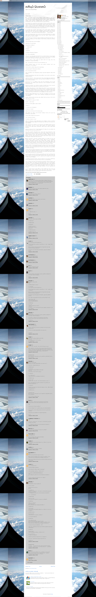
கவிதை (58, 102)
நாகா (29, 265)
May (60, 71)
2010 (59, 42)
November (60, 46)
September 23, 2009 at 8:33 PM (33, 425)
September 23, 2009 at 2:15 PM (33, 205)
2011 (59, 41)
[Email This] (36, 174)
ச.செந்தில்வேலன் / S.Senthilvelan (33, 418)
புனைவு (32, 175)
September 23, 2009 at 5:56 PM (33, 257)
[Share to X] (38, 174)
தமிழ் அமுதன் (30, 192)
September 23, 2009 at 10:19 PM (33, 444)
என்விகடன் (59, 94)
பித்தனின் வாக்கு (30, 179)
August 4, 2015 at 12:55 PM (32, 560)
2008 (59, 75)
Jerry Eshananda (31, 254)
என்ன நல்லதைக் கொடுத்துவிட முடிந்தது (64, 52)
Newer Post (28, 566)
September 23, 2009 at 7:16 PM (33, 358)
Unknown (29, 208)
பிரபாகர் (29, 270)
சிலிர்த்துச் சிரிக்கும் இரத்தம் (62, 62)
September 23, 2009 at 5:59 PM (33, 262)
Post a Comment (30, 562)
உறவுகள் (59, 84)
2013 (59, 38)
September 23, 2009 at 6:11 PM (33, 309)
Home (40, 566)
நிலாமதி (29, 550)
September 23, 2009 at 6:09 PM (33, 277)
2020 (59, 29)
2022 (59, 27)
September (60, 48)
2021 (59, 28)
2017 (59, 33)
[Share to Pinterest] (39, 174)
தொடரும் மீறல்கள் (61, 51)
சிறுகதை (29, 175)
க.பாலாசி (29, 241)
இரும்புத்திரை (30, 187)
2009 (59, 43)
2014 (59, 37)
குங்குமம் (59, 91)
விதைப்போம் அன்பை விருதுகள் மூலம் (64, 64)
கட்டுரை (61, 102)
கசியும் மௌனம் (36, 6)
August (60, 67)
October (60, 47)
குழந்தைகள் (59, 85)
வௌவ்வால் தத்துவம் (62, 63)
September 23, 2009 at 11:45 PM (33, 449)
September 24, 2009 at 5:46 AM (33, 478)
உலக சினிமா (59, 93)
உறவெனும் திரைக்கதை (61, 90)
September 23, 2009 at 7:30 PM (33, 397)
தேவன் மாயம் (30, 428)
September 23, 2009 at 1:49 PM (33, 189)
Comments (60, 117)
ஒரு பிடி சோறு (32, 581)
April (60, 72)
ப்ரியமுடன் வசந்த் (30, 433)
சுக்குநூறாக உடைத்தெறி (29, 586)
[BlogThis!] (37, 174)
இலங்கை (59, 81)
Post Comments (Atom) (33, 568)
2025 (59, 23)
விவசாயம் (69, 102)
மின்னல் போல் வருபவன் (62, 59)
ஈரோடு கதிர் (30, 217)
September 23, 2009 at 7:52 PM (33, 415)
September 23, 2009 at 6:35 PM (33, 342)
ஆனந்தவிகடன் (60, 83)
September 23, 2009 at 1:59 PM (33, 200)
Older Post (53, 566)
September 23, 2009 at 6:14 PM (33, 321)
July (59, 68)
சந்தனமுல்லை (30, 203)
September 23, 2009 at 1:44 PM (33, 184)
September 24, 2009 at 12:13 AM (33, 461)
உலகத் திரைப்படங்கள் (61, 92)
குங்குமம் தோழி (60, 100)
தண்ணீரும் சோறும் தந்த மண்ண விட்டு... (64, 60)
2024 (59, 24)
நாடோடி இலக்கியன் (31, 452)
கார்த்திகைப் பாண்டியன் (31, 235)
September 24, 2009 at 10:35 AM (33, 541)
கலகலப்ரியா (30, 447)
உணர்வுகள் (59, 96)
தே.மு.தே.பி (60, 53)
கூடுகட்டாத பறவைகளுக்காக (63, 58)
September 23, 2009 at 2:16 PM (33, 214)
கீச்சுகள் (59, 80)
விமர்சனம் (63, 102)
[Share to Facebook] (39, 174)
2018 (59, 32)
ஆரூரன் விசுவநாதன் (31, 324)
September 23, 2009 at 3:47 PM (33, 238)
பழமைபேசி (29, 464)
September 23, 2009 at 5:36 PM (33, 251)
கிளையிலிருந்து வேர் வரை (61, 95)
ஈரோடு (59, 86)
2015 (59, 36)
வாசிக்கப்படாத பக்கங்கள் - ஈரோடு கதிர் (32, 571)
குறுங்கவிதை (60, 82)
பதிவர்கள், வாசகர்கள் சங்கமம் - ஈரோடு (35, 576)
